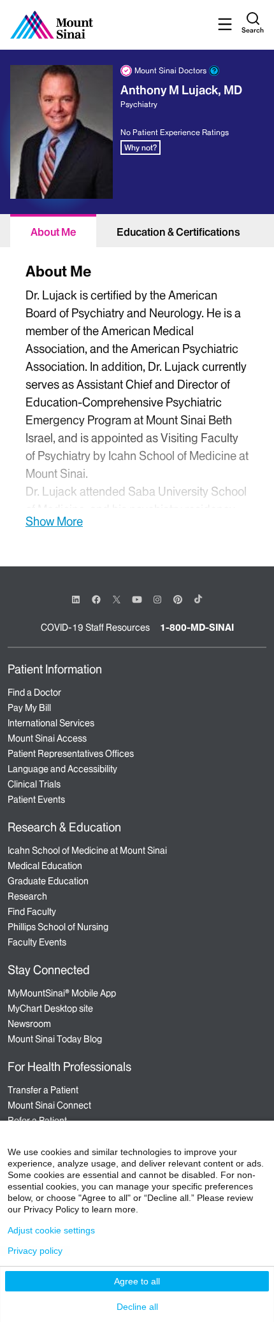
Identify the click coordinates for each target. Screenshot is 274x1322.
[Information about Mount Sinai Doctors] (214, 71)
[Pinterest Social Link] (177, 598)
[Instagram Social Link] (157, 599)
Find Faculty (32, 911)
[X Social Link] (116, 599)
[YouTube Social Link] (137, 598)
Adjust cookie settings (51, 1230)
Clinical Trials (34, 784)
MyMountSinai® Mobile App (62, 993)
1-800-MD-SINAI (197, 627)
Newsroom (29, 1024)
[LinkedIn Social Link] (75, 599)
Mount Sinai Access (47, 738)
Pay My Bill (29, 708)
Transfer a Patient (43, 1090)
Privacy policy (35, 1251)
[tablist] (137, 230)
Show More (54, 521)
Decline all (137, 1307)
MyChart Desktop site (50, 1008)
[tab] (53, 230)
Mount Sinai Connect (49, 1105)
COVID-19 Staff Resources (95, 627)
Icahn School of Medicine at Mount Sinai (87, 850)
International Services (51, 723)
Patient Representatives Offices (71, 753)
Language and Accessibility (62, 769)
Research (27, 896)
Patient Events (36, 799)
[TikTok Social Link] (198, 598)
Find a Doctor (34, 692)
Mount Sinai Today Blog (55, 1039)
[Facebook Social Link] (96, 599)
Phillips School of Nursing (58, 927)
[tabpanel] (137, 394)
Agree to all (137, 1281)
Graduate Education (48, 881)
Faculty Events (37, 942)
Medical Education (45, 866)
